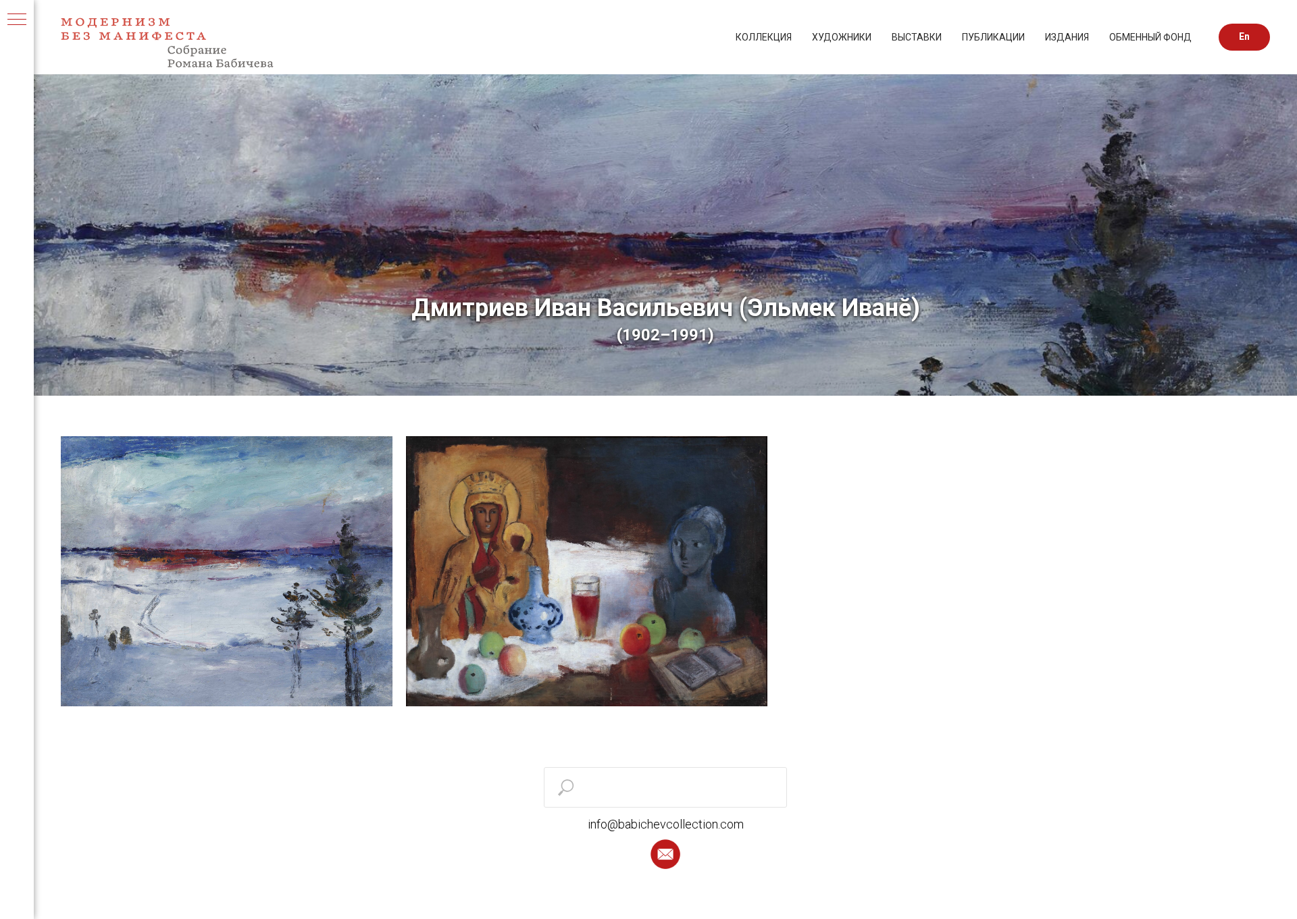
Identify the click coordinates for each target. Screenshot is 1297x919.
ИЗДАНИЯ (1067, 37)
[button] (665, 854)
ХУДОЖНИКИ (841, 37)
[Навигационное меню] (16, 20)
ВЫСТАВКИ (917, 37)
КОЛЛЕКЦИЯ (764, 37)
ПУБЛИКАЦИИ (993, 37)
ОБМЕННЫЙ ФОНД (1150, 37)
